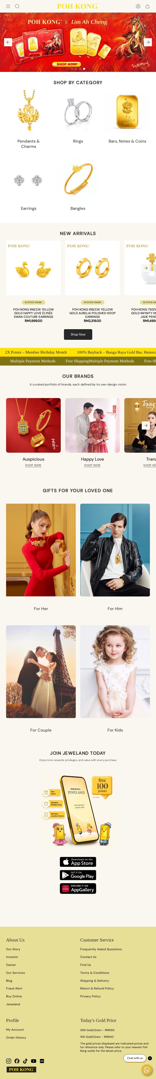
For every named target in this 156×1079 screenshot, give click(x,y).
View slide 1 (72, 69)
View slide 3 (80, 69)
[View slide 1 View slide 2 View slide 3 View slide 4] (78, 42)
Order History (16, 1038)
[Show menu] (8, 6)
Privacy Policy (90, 996)
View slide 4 (84, 69)
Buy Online (14, 996)
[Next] (148, 42)
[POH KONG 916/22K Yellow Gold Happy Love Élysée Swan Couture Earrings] (33, 268)
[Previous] (8, 42)
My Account (15, 1030)
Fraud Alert (14, 988)
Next (146, 268)
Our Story (13, 949)
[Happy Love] (92, 425)
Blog (9, 981)
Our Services (15, 973)
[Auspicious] (33, 425)
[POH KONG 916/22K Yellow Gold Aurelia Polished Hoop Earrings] (92, 268)
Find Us (85, 965)
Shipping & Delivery (94, 981)
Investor (12, 957)
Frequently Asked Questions (101, 949)
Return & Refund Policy (97, 988)
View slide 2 (76, 69)
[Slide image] (78, 42)
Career (11, 965)
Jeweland (13, 1004)
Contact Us (88, 957)
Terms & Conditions (94, 973)
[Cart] (147, 6)
